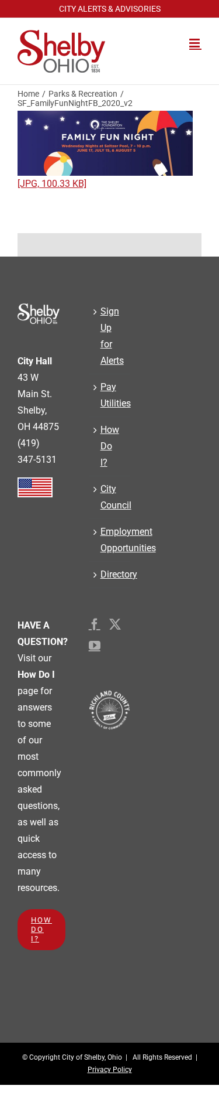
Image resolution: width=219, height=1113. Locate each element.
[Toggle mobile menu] (195, 43)
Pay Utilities (109, 395)
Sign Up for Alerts (109, 336)
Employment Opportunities (109, 540)
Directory (109, 574)
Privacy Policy (110, 1070)
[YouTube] (94, 645)
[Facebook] (94, 624)
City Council (109, 497)
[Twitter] (115, 624)
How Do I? (109, 446)
